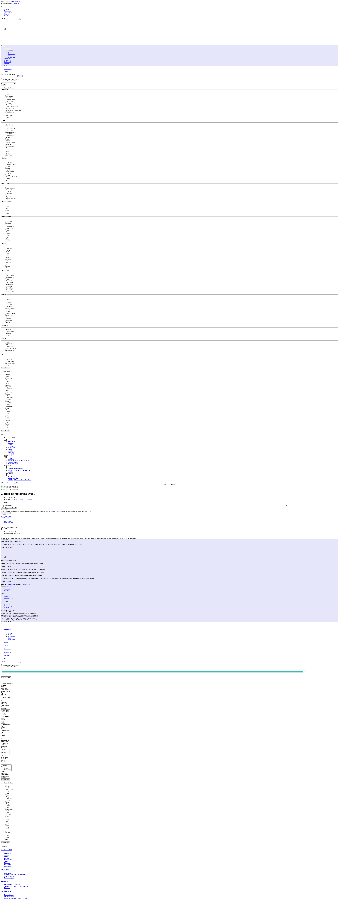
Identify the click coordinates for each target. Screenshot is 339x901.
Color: (3, 507)
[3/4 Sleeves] (6, 767)
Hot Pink (8, 403)
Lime (7, 381)
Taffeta (8, 266)
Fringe (8, 233)
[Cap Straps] (5, 773)
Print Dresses (9, 141)
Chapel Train (9, 279)
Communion (9, 101)
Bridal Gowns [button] (8, 455)
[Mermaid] (5, 760)
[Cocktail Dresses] (8, 691)
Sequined (8, 262)
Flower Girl (9, 105)
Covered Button (10, 188)
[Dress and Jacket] (5, 697)
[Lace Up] (5, 713)
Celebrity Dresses (11, 164)
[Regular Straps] (5, 774)
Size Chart (4, 514)
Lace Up (8, 191)
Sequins (8, 240)
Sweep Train (9, 288)
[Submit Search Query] (20, 662)
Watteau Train (10, 291)
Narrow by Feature (9, 88)
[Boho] (5, 696)
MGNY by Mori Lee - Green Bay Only (19, 480)
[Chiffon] (4, 735)
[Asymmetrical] (4, 743)
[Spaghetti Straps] (5, 776)
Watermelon (9, 406)
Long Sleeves (10, 346)
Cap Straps (9, 359)
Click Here (59, 511)
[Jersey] (4, 738)
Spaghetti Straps (10, 363)
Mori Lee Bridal (12, 462)
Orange (8, 411)
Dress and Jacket (10, 128)
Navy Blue (9, 392)
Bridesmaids (9, 96)
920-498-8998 (16, 1)
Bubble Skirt (9, 163)
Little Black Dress (11, 132)
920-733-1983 (15, 3)
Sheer (7, 195)
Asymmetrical (10, 277)
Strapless (8, 318)
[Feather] (4, 737)
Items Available (8, 522)
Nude (7, 417)
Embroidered (9, 228)
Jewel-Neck (9, 304)
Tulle (7, 268)
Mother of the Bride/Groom (13, 110)
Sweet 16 (8, 117)
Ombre (8, 212)
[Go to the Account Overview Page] (1, 6)
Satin (7, 261)
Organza (8, 259)
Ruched (8, 178)
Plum (7, 408)
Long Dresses (10, 135)
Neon (7, 210)
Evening (8, 103)
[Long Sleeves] (6, 768)
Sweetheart (9, 320)
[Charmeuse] (4, 734)
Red (7, 410)
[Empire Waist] (5, 759)
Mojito (8, 376)
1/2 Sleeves (9, 343)
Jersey (7, 253)
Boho (7, 127)
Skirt (7, 148)
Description (7, 521)
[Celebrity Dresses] (6, 704)
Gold (7, 419)
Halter (7, 301)
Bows (7, 225)
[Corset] (6, 707)
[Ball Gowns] (5, 694)
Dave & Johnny (12, 477)
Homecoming (10, 108)
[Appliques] (5, 726)
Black (7, 422)
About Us (7, 596)
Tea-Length (9, 290)
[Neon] (3, 721)
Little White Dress (11, 134)
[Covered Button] (5, 710)
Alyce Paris (11, 441)
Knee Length (9, 284)
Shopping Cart (8, 12)
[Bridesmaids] (8, 688)
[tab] (171, 446)
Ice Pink (8, 399)
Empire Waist (10, 331)
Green (8, 380)
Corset (8, 168)
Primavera (11, 452)
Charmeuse (9, 248)
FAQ (5, 658)
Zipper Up (9, 197)
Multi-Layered (10, 171)
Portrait (8, 311)
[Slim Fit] (5, 762)
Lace (7, 235)
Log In (6, 15)
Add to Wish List (5, 513)
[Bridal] (8, 686)
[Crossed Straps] (5, 712)
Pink (7, 401)
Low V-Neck (9, 306)
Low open (9, 193)
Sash (7, 239)
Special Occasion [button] (9, 473)
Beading (8, 223)
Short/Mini (9, 286)
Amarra (10, 443)
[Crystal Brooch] (5, 730)
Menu (2, 45)
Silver (7, 426)
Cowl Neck (9, 299)
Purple (8, 394)
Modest (8, 137)
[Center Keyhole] (6, 705)
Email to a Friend (5, 517)
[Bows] (5, 729)
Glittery (8, 206)
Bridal (7, 94)
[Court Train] (4, 746)
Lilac (7, 396)
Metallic (8, 208)
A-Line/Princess (10, 330)
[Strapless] (5, 777)
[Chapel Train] (4, 745)
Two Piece (9, 155)
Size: (2, 505)
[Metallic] (3, 719)
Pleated (8, 175)
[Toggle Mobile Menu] (1, 623)
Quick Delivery (27, 499)
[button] (7, 49)
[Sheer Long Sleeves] (6, 770)
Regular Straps (10, 361)
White (7, 427)
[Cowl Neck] (5, 749)
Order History (8, 606)
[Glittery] (3, 718)
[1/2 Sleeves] (6, 765)
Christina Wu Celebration (15, 468)
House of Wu (12, 447)
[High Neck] (5, 752)
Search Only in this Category (11, 79)
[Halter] (5, 751)
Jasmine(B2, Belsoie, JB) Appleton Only (20, 470)
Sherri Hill (11, 454)
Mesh (7, 257)
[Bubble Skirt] (6, 702)
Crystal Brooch (10, 226)
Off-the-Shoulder (11, 308)
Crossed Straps (10, 190)
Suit (7, 149)
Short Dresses (10, 146)
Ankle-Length (10, 275)
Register (6, 14)
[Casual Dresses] (8, 689)
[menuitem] (171, 9)
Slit (7, 180)
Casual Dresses (10, 98)
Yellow (8, 374)
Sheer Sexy (9, 144)
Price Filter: (7, 81)
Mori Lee (10, 451)
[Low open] (5, 715)
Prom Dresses (10, 112)
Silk (7, 264)
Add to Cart (4, 509)
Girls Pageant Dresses (12, 106)
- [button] (5, 439)
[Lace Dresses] (5, 699)
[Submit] (20, 19)
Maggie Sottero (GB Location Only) (18, 460)
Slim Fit (8, 335)
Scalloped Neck (10, 313)
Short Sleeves (10, 350)
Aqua (7, 383)
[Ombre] (3, 722)
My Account (7, 11)
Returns (6, 590)
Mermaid (8, 333)
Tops (7, 151)
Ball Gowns (9, 125)
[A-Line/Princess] (5, 757)
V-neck (8, 322)
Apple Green (9, 378)
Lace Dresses (9, 130)
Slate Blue (9, 388)
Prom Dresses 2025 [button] (9, 438)
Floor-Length (9, 282)
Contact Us (7, 589)
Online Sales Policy (6, 516)
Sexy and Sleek (10, 142)
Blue (7, 390)
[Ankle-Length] (4, 742)
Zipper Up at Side (11, 198)
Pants (7, 139)
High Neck (9, 302)
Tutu (7, 153)
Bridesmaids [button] (7, 465)
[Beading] (5, 727)
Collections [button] (7, 629)
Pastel (7, 213)
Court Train (9, 281)
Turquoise (9, 385)
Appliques (9, 221)
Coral (7, 413)
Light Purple (9, 397)
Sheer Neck (9, 317)
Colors (10, 444)
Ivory (7, 415)
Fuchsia (8, 404)
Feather (8, 230)
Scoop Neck (9, 315)
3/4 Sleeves (9, 345)
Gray (7, 424)
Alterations (7, 655)
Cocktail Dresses (10, 99)
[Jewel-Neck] (5, 754)
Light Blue (9, 387)
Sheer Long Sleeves (11, 348)
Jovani (10, 449)
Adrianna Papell (13, 478)
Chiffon (8, 250)
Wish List (7, 9)
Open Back (9, 173)
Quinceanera (9, 114)
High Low (9, 170)
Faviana (10, 446)
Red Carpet (9, 115)
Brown (8, 420)
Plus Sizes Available (11, 177)
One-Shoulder (10, 310)
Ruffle (8, 237)
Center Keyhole (10, 166)
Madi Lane (11, 459)
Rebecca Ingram (13, 463)
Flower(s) (8, 232)
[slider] (304, 671)
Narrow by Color (8, 371)
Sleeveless (9, 352)
